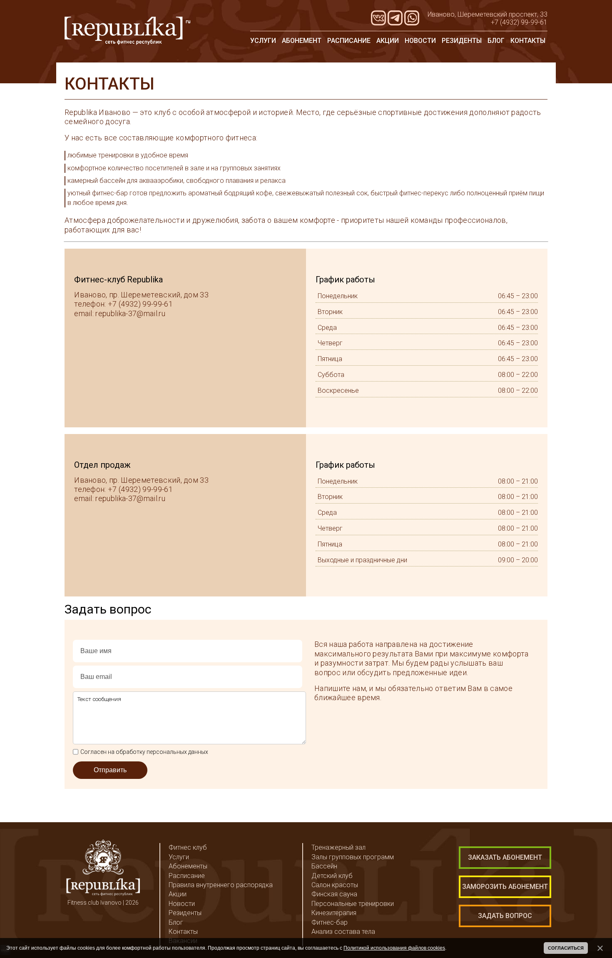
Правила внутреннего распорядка (221, 885)
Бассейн (324, 866)
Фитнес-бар (329, 922)
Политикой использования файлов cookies (394, 948)
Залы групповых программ (352, 857)
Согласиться (566, 948)
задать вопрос (505, 916)
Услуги (263, 41)
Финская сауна (334, 894)
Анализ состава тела (343, 932)
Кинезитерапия (333, 913)
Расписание (349, 41)
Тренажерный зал (338, 847)
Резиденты (462, 41)
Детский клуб (332, 876)
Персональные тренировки (352, 904)
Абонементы (188, 866)
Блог (496, 41)
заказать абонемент (505, 857)
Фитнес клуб (188, 847)
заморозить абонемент (505, 887)
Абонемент (301, 41)
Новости (420, 41)
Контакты (527, 41)
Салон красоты (334, 885)
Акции (387, 41)
